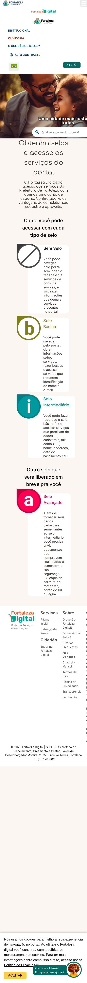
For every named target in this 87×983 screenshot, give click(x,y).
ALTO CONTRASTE (27, 54)
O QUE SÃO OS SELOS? (24, 46)
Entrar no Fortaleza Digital (46, 650)
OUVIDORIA (16, 38)
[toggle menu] (84, 3)
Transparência (72, 691)
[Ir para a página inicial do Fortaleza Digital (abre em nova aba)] (21, 621)
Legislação (70, 697)
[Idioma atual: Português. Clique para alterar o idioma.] (14, 66)
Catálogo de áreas (48, 631)
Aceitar (15, 975)
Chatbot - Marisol (69, 664)
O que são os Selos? (71, 635)
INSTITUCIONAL (19, 30)
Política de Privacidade (21, 965)
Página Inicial (45, 621)
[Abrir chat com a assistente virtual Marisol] (73, 970)
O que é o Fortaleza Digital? (69, 623)
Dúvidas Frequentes (70, 645)
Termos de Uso (69, 674)
